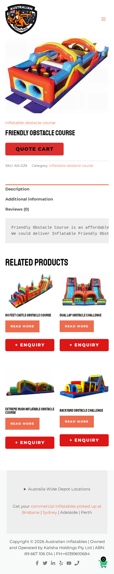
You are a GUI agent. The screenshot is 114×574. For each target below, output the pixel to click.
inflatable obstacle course (30, 122)
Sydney (50, 512)
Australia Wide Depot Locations (59, 489)
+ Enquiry (30, 344)
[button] (100, 47)
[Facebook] (37, 563)
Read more (22, 326)
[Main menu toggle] (103, 19)
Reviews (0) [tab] (17, 209)
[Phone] (76, 563)
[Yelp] (61, 563)
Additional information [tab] (29, 199)
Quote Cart (35, 149)
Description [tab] (17, 189)
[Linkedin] (53, 563)
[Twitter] (45, 563)
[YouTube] (69, 563)
